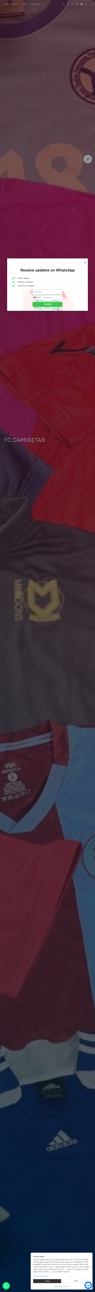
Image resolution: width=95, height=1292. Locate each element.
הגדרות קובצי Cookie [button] (61, 1286)
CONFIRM (47, 304)
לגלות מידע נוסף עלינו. (41, 1276)
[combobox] (37, 297)
